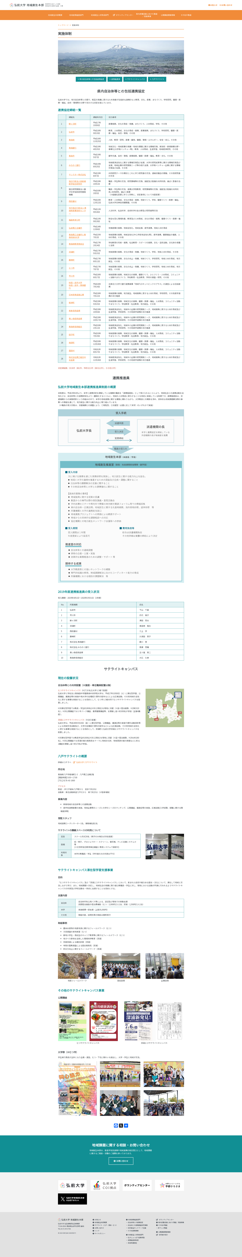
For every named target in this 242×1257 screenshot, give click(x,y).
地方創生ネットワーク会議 (137, 1228)
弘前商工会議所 (75, 227)
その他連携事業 (133, 1231)
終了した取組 (162, 1228)
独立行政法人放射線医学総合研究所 (77, 182)
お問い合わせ (227, 5)
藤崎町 (71, 259)
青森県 (71, 139)
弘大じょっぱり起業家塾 (136, 1237)
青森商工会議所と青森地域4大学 (77, 236)
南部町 (71, 342)
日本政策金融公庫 (76, 294)
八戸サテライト (158, 79)
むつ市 (71, 268)
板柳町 (71, 302)
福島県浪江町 (74, 219)
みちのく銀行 (74, 165)
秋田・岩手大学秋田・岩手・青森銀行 (77, 285)
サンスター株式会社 (77, 174)
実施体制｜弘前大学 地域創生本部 (27, 5)
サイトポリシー (100, 1233)
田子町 (71, 334)
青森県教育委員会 (76, 243)
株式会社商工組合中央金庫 (77, 358)
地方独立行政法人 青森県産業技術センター (77, 210)
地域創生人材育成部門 (100, 15)
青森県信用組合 (75, 326)
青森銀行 (72, 147)
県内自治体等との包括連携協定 (92, 79)
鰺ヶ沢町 (72, 123)
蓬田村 (71, 350)
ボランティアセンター (124, 15)
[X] (121, 1126)
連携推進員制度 (133, 1240)
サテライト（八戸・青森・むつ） (106, 1225)
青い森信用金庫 (75, 318)
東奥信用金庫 (74, 310)
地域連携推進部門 (76, 15)
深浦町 (71, 251)
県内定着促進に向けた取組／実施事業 (146, 15)
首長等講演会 (132, 1243)
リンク (97, 1231)
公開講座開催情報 (168, 15)
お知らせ (213, 5)
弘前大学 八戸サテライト (86, 762)
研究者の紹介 (163, 1235)
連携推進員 (115, 79)
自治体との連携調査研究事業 (138, 1225)
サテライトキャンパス (136, 79)
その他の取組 (186, 15)
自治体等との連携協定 (135, 1222)
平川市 (71, 275)
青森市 (71, 155)
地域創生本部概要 (55, 15)
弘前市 (71, 131)
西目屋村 (72, 201)
